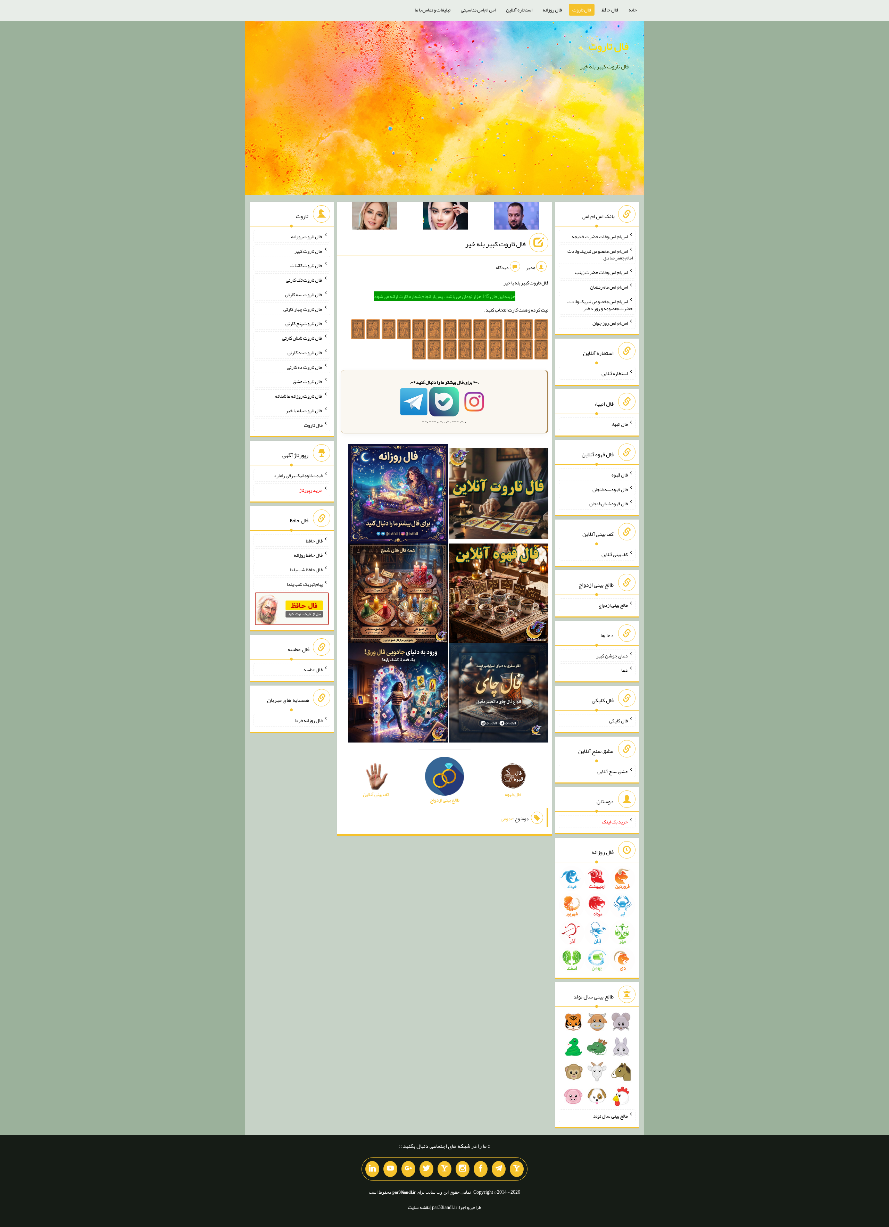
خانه (633, 10)
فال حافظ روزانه (308, 555)
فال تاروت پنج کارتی (304, 323)
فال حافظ (609, 10)
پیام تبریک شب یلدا (305, 584)
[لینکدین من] (372, 1169)
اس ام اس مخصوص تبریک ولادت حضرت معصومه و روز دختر (600, 305)
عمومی (507, 818)
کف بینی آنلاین (614, 554)
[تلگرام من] (499, 1169)
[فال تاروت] (498, 495)
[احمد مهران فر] (516, 217)
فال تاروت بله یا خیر (304, 410)
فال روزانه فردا (308, 720)
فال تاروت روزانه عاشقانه (299, 396)
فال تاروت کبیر (308, 251)
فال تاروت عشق (308, 381)
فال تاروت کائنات (306, 265)
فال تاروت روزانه (307, 236)
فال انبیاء (619, 424)
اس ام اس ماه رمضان (609, 287)
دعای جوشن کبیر (612, 655)
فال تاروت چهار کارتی (303, 309)
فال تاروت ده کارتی (305, 367)
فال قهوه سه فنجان (610, 489)
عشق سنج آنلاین (612, 771)
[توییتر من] (426, 1169)
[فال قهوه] (498, 594)
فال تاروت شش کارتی (302, 338)
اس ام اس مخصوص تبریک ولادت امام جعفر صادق (600, 254)
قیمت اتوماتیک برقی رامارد (298, 475)
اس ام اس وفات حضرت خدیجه (600, 236)
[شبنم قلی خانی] (374, 217)
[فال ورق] (398, 694)
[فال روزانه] (398, 495)
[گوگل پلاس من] (408, 1169)
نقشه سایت (419, 1207)
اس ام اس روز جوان (610, 323)
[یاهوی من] (517, 1169)
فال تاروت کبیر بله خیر (495, 244)
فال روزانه (552, 10)
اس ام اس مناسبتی (478, 10)
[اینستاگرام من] (463, 1169)
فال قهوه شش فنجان (608, 503)
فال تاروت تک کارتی (304, 280)
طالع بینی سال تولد (610, 1116)
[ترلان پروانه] (445, 217)
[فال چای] (498, 694)
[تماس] (444, 1169)
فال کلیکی (618, 721)
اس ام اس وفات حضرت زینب (601, 272)
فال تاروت (581, 10)
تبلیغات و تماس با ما (432, 10)
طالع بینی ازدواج (613, 605)
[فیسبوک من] (481, 1169)
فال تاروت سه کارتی (304, 294)
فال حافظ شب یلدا (306, 569)
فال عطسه (313, 669)
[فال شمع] (398, 594)
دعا (624, 670)
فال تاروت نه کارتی (305, 352)
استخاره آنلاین (519, 10)
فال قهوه (620, 475)
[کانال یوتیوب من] (390, 1169)
